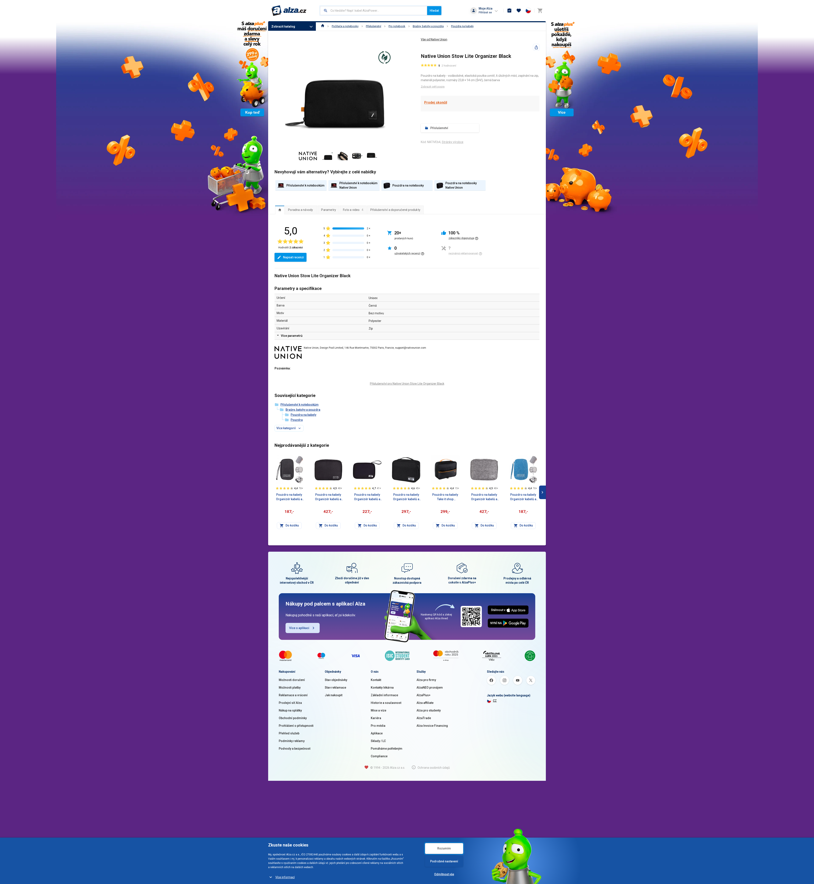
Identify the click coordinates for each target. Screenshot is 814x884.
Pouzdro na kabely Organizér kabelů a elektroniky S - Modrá (523, 497)
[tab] (279, 210)
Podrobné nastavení (444, 861)
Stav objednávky (336, 680)
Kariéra (376, 718)
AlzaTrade (424, 718)
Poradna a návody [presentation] (300, 210)
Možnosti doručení (292, 680)
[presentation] (279, 210)
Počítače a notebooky (345, 26)
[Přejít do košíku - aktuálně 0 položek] (539, 10)
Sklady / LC (378, 741)
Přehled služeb (289, 733)
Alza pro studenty (429, 710)
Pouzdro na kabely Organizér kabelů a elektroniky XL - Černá (328, 497)
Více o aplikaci (299, 628)
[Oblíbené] (518, 10)
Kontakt (376, 680)
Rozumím (444, 848)
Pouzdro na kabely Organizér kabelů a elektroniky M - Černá (367, 497)
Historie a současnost (386, 702)
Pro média (378, 725)
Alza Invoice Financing (432, 725)
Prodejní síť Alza (290, 702)
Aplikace (377, 733)
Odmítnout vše (444, 874)
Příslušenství (373, 26)
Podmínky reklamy (292, 741)
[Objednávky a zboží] (509, 10)
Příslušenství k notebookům (299, 404)
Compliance (379, 756)
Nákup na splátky (290, 710)
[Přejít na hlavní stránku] (289, 10)
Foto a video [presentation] (353, 210)
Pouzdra (297, 420)
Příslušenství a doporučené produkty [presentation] (395, 210)
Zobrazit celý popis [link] (433, 86)
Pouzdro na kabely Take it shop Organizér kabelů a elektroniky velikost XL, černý (445, 497)
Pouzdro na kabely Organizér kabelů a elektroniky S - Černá (289, 497)
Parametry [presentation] (328, 210)
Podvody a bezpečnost (294, 748)
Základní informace (384, 695)
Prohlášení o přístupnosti (296, 725)
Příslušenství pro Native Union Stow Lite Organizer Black (407, 383)
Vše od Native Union (434, 39)
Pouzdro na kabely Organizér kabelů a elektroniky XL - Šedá (484, 497)
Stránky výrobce (452, 142)
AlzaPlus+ (424, 695)
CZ (495, 700)
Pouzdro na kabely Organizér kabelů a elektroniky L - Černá (406, 497)
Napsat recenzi (293, 257)
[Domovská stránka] (322, 26)
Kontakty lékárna (382, 687)
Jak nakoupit (333, 695)
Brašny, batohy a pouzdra (428, 26)
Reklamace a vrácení (293, 695)
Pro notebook (397, 26)
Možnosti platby (290, 687)
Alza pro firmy (426, 680)
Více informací (285, 877)
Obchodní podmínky (293, 718)
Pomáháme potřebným (386, 748)
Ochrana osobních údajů (434, 767)
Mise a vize (378, 710)
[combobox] (373, 10)
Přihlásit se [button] (485, 12)
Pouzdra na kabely (462, 26)
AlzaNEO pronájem (430, 687)
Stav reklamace (335, 687)
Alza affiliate (425, 702)
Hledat (434, 10)
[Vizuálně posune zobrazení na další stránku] (542, 492)
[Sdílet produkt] (536, 47)
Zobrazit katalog (283, 26)
